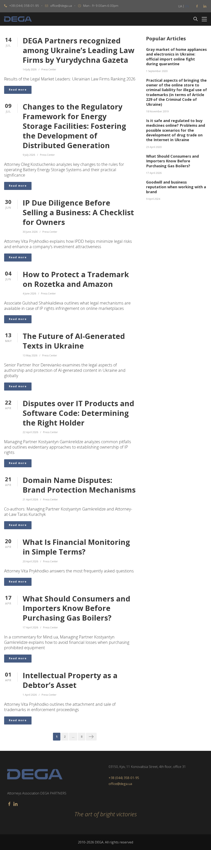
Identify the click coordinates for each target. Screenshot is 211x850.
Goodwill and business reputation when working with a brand (176, 187)
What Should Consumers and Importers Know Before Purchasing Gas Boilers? (76, 608)
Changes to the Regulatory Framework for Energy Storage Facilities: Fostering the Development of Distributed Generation (74, 126)
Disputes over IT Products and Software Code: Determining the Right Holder (78, 413)
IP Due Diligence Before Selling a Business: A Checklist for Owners (78, 212)
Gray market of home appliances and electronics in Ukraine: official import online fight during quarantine (176, 56)
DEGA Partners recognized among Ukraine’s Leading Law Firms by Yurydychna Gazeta (78, 50)
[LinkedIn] (205, 6)
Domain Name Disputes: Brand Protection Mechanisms (79, 485)
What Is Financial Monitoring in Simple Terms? (76, 547)
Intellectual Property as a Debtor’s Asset (70, 680)
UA (180, 6)
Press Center (48, 69)
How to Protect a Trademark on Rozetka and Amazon (76, 279)
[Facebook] (197, 6)
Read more (18, 89)
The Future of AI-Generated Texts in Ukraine (74, 341)
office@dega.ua (61, 5)
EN (187, 6)
